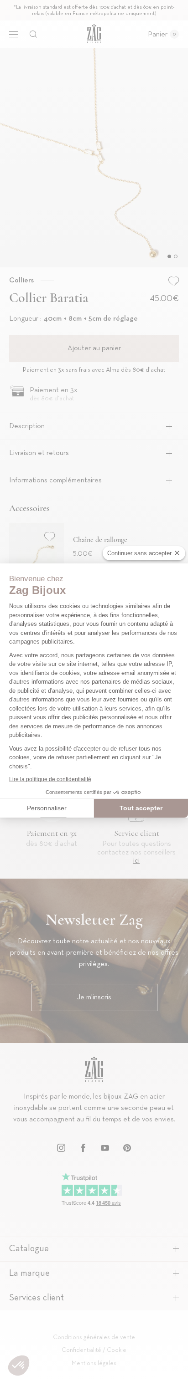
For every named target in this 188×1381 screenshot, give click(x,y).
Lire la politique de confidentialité (50, 779)
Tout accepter (141, 808)
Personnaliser (47, 808)
